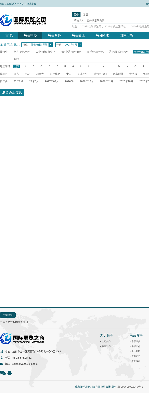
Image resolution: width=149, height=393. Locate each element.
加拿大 (40, 73)
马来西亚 (83, 73)
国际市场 (126, 35)
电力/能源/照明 (22, 51)
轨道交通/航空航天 (71, 51)
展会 (76, 14)
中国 (68, 73)
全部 (16, 66)
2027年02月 (52, 81)
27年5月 (34, 81)
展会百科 (54, 35)
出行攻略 (136, 351)
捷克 (16, 73)
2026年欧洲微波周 (90, 26)
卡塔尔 (133, 73)
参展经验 (136, 341)
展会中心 (30, 35)
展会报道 (136, 361)
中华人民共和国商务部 (12, 321)
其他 (16, 58)
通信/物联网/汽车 (118, 51)
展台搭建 (102, 35)
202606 (69, 81)
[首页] (23, 25)
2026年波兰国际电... (116, 26)
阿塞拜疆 (118, 73)
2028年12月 (87, 81)
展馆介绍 (136, 356)
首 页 (9, 35)
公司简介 (106, 341)
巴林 (27, 73)
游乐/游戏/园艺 (95, 51)
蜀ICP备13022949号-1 (130, 386)
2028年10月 (126, 81)
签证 (85, 14)
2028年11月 (106, 81)
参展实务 (136, 346)
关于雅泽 (106, 335)
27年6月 (18, 81)
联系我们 (106, 346)
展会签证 (78, 35)
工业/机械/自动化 (45, 51)
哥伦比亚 (55, 73)
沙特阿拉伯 (100, 73)
